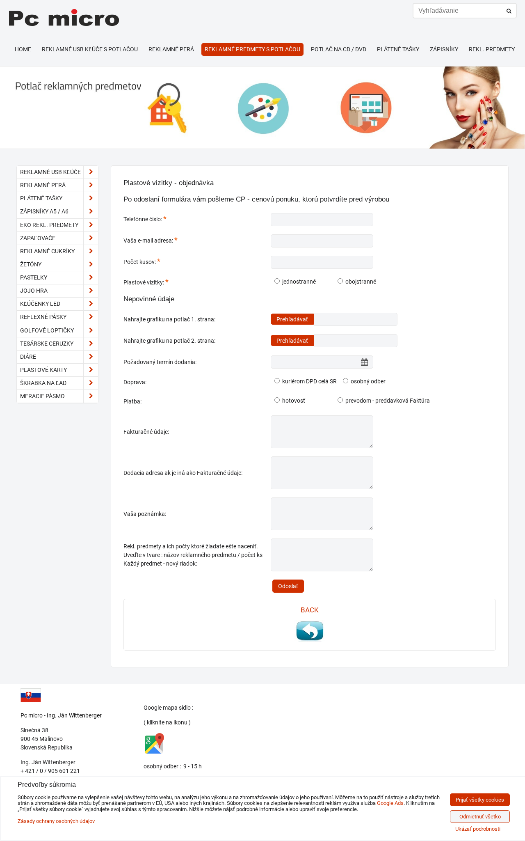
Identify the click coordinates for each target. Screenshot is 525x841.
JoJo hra (34, 290)
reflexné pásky (43, 317)
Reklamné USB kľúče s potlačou (90, 49)
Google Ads (390, 803)
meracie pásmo (42, 396)
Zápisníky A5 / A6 (44, 211)
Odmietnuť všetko (480, 817)
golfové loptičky (47, 330)
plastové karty (43, 370)
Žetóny (30, 264)
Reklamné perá (171, 49)
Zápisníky (444, 49)
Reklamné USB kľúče (50, 172)
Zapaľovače (37, 238)
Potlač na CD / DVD (338, 49)
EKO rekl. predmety (49, 225)
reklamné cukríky (47, 251)
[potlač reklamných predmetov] (262, 146)
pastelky (33, 277)
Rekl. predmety (492, 49)
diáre (28, 356)
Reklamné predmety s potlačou (252, 49)
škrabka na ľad (43, 383)
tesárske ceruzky (46, 343)
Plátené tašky (398, 49)
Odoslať (288, 586)
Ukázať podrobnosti (477, 829)
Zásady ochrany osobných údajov (56, 821)
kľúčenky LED (40, 303)
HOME (23, 49)
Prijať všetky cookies (480, 800)
